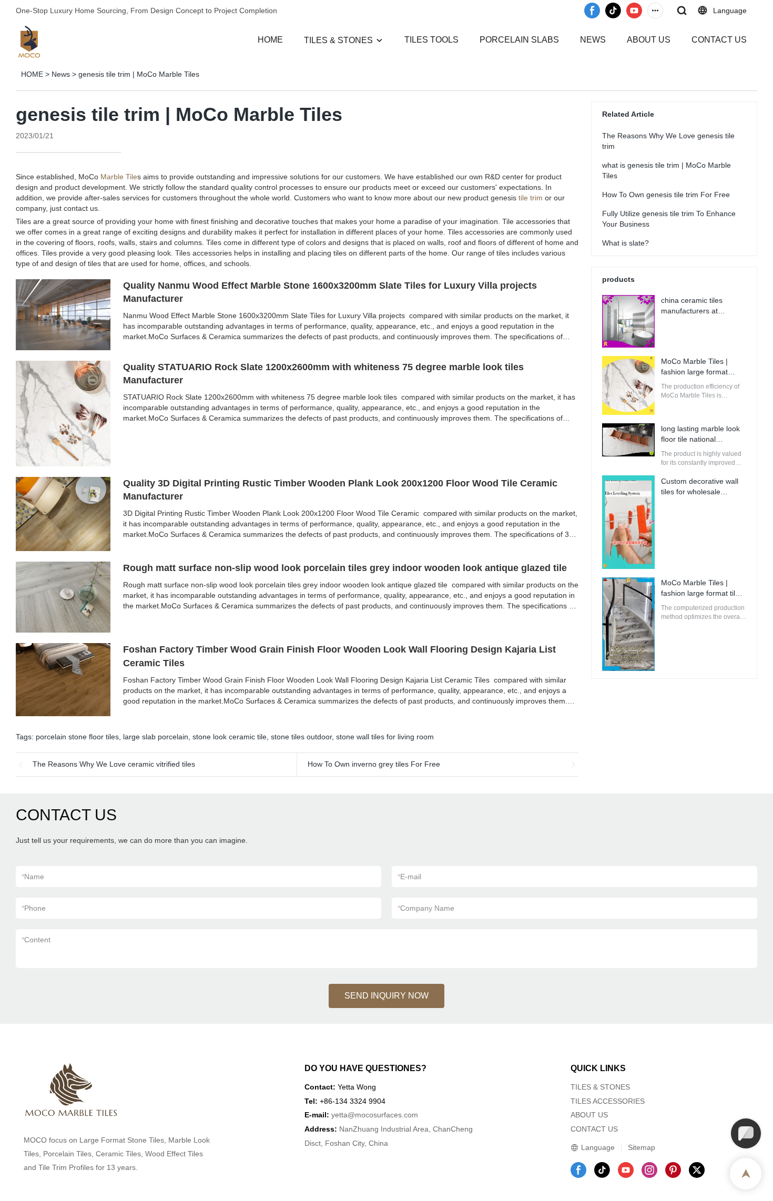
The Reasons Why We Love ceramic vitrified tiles (114, 764)
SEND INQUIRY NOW (386, 995)
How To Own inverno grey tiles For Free (374, 764)
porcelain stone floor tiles (77, 736)
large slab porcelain (155, 736)
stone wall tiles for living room (385, 736)
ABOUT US (648, 39)
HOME (270, 39)
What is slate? (625, 242)
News (61, 74)
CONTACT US (719, 39)
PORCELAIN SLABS (519, 39)
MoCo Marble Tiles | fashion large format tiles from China (702, 593)
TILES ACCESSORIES (608, 1101)
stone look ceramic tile (229, 736)
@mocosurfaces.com (383, 1115)
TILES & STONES (338, 40)
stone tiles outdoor (301, 736)
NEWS (593, 39)
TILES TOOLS (431, 39)
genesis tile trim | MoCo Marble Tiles (138, 74)
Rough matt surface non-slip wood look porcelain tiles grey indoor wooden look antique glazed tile (345, 568)
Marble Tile (118, 176)
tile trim (530, 198)
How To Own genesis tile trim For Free (666, 194)
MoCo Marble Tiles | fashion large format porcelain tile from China (701, 371)
